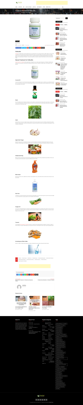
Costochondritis (44, 334)
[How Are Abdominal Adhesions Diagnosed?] (57, 33)
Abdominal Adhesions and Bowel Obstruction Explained (63, 39)
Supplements (44, 358)
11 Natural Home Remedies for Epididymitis (63, 59)
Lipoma (63, 370)
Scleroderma (50, 355)
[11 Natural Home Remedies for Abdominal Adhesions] (58, 78)
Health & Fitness (50, 339)
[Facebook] (17, 274)
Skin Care (57, 386)
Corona (49, 332)
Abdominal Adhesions (46, 323)
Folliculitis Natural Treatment (30, 259)
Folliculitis (19, 12)
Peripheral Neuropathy (46, 349)
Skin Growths (62, 386)
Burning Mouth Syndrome (52, 331)
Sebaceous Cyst (58, 379)
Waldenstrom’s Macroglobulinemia (51, 361)
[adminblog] (23, 45)
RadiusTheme (51, 402)
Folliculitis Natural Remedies (22, 259)
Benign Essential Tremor (52, 327)
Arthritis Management (59, 327)
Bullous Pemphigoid (45, 330)
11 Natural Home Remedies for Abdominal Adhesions (63, 79)
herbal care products (59, 362)
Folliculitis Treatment (43, 259)
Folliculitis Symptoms (37, 259)
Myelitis (43, 347)
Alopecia (43, 325)
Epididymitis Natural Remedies (60, 345)
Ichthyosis (49, 342)
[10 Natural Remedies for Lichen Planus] (58, 84)
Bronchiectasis (50, 329)
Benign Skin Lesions (59, 332)
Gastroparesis (50, 338)
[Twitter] (19, 274)
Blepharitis (43, 329)
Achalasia (65, 323)
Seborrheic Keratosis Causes (60, 383)
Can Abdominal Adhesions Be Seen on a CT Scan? (64, 29)
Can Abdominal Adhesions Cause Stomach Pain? (62, 45)
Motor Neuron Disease (52, 345)
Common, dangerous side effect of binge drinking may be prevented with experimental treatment (35, 332)
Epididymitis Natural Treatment (60, 347)
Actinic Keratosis (50, 324)
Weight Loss (44, 363)
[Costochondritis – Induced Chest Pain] (58, 53)
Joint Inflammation (58, 368)
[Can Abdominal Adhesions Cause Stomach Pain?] (57, 43)
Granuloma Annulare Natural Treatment (60, 358)
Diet (42, 335)
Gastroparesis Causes (59, 350)
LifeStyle (49, 343)
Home (17, 12)
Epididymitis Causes (64, 336)
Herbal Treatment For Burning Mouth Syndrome (61, 364)
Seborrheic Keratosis (59, 381)
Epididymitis (50, 335)
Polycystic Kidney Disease (51, 349)
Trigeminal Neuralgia (45, 359)
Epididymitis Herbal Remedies (60, 341)
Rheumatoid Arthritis (59, 377)
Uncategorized (50, 359)
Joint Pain (64, 368)
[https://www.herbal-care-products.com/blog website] (22, 45)
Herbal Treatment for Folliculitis (19, 62)
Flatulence (49, 336)
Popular (61, 24)
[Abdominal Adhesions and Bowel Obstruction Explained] (57, 38)
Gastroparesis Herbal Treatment (60, 352)
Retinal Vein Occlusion (46, 355)
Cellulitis (43, 332)
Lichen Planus (44, 343)
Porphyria (43, 350)
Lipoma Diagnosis (58, 372)
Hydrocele (49, 340)
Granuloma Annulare (45, 339)
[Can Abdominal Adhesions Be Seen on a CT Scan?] (57, 28)
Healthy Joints (58, 360)
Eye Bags (43, 336)
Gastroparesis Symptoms (59, 354)
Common (65, 24)
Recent (57, 24)
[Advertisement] (52, 3)
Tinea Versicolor (50, 358)
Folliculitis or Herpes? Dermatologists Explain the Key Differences (34, 308)
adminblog (24, 285)
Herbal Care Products (46, 341)
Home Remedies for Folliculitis (24, 224)
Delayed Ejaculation (51, 334)
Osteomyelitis (50, 347)
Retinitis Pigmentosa (51, 354)
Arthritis (49, 325)
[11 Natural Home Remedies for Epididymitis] (58, 58)
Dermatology (64, 334)
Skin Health (57, 388)
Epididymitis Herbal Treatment (60, 343)
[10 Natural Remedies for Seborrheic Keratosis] (58, 72)
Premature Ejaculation (52, 351)
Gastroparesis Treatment (59, 356)
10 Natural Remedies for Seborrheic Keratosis (63, 73)
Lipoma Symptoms (58, 374)
